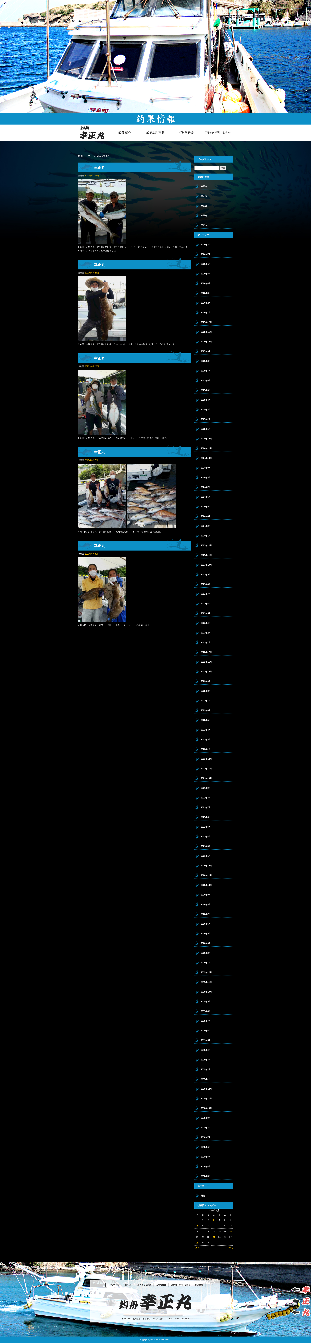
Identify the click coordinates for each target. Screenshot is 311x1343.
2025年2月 (206, 419)
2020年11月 (206, 875)
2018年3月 (206, 1176)
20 (230, 1231)
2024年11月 (206, 448)
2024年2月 (206, 526)
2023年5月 (206, 613)
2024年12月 (206, 438)
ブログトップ (204, 159)
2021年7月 (206, 807)
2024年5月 (206, 506)
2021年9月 (206, 788)
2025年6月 (206, 380)
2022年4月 (206, 730)
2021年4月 (206, 836)
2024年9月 (206, 468)
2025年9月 (206, 351)
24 (214, 1237)
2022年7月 (206, 700)
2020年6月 (206, 924)
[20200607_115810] (151, 526)
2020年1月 (206, 962)
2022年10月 (206, 671)
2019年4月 (206, 1050)
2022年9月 (206, 681)
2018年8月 (206, 1127)
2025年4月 (206, 400)
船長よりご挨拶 (155, 133)
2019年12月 (206, 972)
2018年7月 (206, 1137)
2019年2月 (206, 1069)
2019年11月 (206, 982)
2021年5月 (206, 827)
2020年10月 (206, 885)
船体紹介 (124, 133)
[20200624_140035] (102, 339)
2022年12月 (206, 652)
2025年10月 (206, 341)
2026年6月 (206, 264)
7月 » (231, 1248)
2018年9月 (206, 1118)
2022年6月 (206, 710)
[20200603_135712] (102, 620)
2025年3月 (206, 409)
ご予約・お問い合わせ (217, 133)
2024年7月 (206, 487)
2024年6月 (206, 497)
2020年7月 (206, 914)
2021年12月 (206, 759)
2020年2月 (206, 953)
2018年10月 (206, 1108)
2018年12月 (206, 1089)
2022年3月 (206, 739)
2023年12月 (206, 545)
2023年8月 (206, 584)
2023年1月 (206, 642)
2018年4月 (206, 1166)
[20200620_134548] (102, 432)
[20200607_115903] (102, 526)
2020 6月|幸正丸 (305, 1)
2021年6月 (206, 817)
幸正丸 (99, 167)
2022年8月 (206, 691)
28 (197, 1243)
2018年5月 (206, 1157)
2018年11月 (206, 1098)
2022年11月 (206, 662)
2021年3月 (206, 846)
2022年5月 (206, 720)
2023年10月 (206, 565)
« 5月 (197, 1248)
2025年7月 (206, 371)
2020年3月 (206, 943)
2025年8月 (206, 361)
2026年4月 (206, 283)
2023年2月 (206, 633)
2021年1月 (206, 856)
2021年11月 (206, 768)
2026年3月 (206, 293)
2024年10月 (206, 458)
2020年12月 (206, 865)
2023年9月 (206, 574)
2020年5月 (206, 933)
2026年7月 (206, 254)
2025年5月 (206, 390)
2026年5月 (206, 274)
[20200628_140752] (102, 242)
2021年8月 (206, 798)
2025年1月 (206, 429)
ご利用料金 (186, 133)
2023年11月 (206, 555)
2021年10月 (206, 778)
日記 (203, 1195)
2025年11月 (206, 332)
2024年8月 (206, 477)
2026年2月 (206, 303)
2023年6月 (206, 603)
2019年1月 (206, 1079)
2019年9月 (206, 1001)
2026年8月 (206, 244)
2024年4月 (206, 516)
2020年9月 (206, 895)
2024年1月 (206, 536)
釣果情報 (199, 1285)
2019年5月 (206, 1040)
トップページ (93, 133)
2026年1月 (206, 312)
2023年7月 (206, 594)
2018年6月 (206, 1147)
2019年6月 (206, 1030)
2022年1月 (206, 749)
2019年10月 (206, 992)
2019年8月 (206, 1011)
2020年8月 (206, 904)
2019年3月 (206, 1060)
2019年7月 (206, 1021)
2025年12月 (206, 322)
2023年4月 (206, 623)
